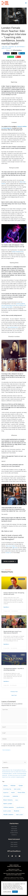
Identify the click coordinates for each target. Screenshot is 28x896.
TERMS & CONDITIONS (14, 865)
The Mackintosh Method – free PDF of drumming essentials (14, 669)
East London (17, 789)
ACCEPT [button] (15, 891)
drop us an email (10, 546)
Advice (5, 785)
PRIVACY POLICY (17, 866)
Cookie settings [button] (7, 891)
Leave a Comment (6, 48)
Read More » (6, 607)
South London (7, 811)
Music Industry (8, 800)
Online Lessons (9, 807)
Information (6, 796)
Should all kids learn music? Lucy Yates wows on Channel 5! (12, 632)
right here (14, 547)
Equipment (5, 792)
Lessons (15, 796)
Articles (13, 785)
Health (13, 792)
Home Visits (21, 792)
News (16, 800)
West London (19, 814)
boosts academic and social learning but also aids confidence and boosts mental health (13, 305)
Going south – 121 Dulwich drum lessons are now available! (14, 775)
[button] (6, 53)
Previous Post (14, 691)
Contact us (8, 552)
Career (21, 785)
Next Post (14, 695)
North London (7, 803)
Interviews (11, 46)
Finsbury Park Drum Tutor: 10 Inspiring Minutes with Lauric (14, 593)
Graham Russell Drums (17, 251)
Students (16, 811)
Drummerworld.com (13, 327)
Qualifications (20, 807)
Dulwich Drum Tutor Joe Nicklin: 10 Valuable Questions (13, 777)
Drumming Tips (7, 789)
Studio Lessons (8, 814)
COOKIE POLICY (10, 866)
